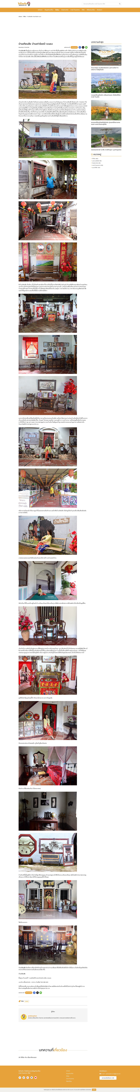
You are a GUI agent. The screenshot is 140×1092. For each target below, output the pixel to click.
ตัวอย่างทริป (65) (96, 163)
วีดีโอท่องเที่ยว (91, 10)
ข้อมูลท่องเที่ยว (49, 10)
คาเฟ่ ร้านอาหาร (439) (97, 165)
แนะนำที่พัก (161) (96, 167)
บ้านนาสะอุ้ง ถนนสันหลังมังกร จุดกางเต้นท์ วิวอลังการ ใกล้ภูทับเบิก (104, 69)
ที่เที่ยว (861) (95, 158)
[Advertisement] (53, 30)
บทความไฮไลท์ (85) (97, 161)
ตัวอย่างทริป (64, 10)
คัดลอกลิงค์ (75, 47)
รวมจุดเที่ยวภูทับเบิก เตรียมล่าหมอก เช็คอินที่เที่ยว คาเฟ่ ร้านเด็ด (106, 96)
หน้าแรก (40, 10)
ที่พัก (83, 10)
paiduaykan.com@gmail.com (113, 1073)
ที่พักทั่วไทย (69, 1081)
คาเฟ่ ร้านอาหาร (75, 10)
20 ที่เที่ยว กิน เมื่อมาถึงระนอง (27, 1057)
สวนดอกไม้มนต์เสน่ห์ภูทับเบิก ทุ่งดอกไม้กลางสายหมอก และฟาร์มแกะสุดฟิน (105, 123)
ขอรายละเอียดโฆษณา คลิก (108, 1078)
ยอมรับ (94, 1089)
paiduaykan (32, 1016)
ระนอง (26, 1001)
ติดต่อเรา (99, 10)
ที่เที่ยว (57, 10)
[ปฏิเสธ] (138, 1089)
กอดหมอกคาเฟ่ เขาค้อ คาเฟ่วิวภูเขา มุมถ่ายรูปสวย (106, 150)
